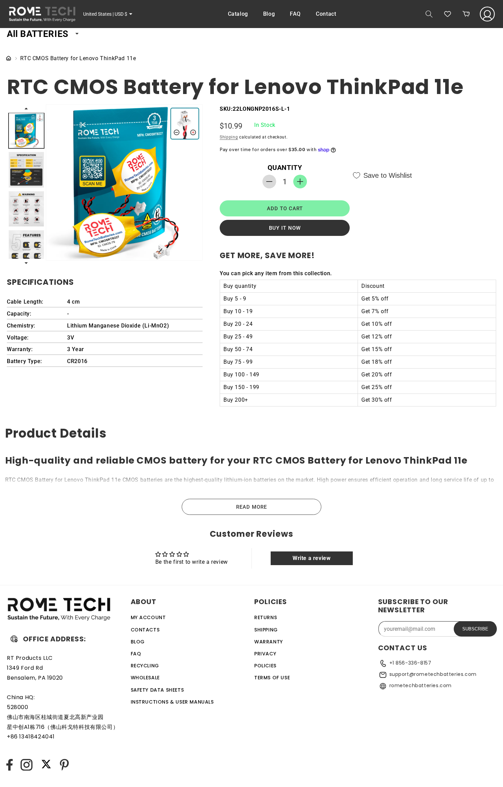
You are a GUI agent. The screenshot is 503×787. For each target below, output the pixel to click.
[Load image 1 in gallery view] (26, 130)
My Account (148, 617)
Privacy (265, 653)
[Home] (8, 58)
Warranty (268, 641)
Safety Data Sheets (157, 689)
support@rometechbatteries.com (433, 674)
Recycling (145, 665)
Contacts (145, 629)
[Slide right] (26, 263)
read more (251, 507)
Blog (138, 641)
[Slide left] (26, 108)
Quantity (285, 167)
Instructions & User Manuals (172, 701)
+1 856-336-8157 (410, 662)
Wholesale (145, 677)
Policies (265, 665)
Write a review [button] (312, 558)
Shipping (229, 137)
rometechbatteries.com (420, 685)
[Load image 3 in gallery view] (26, 209)
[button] (429, 14)
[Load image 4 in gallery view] (26, 248)
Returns (265, 617)
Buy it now (285, 228)
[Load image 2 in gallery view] (26, 169)
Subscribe (475, 628)
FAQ (136, 653)
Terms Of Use (272, 677)
